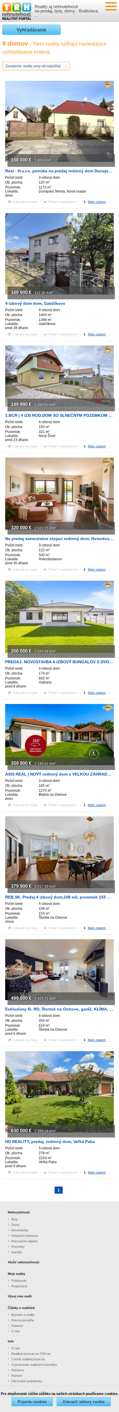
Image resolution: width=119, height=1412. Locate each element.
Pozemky (18, 1246)
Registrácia (19, 1286)
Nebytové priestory (24, 1235)
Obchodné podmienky (26, 1381)
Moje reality (16, 1273)
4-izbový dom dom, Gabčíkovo (35, 303)
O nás (15, 1331)
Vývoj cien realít (20, 1296)
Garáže (16, 1252)
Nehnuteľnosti (19, 1212)
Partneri (16, 1375)
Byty (14, 1219)
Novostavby (19, 1230)
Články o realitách (21, 1308)
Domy (15, 1224)
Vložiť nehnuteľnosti (23, 1262)
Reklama (17, 1370)
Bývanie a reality (22, 1314)
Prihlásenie (19, 1280)
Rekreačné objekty (24, 1241)
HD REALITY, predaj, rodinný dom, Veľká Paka (50, 1141)
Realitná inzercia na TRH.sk (31, 1353)
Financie (17, 1325)
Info (11, 1341)
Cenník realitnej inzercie (28, 1359)
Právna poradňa (22, 1320)
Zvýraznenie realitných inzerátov (34, 1364)
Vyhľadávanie (31, 29)
